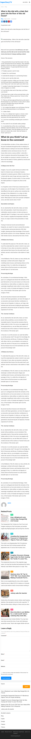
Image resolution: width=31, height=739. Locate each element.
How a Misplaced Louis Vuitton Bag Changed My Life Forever (18, 519)
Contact (15, 733)
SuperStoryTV (6, 2)
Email (3, 660)
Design (3, 721)
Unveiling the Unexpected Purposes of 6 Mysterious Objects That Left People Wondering (19, 539)
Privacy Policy (8, 731)
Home (2, 6)
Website (3, 666)
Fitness (3, 727)
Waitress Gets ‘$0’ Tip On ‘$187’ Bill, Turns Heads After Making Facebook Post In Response (20, 576)
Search (3, 684)
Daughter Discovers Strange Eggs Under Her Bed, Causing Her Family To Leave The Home (20, 557)
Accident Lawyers (5, 713)
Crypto (3, 718)
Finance (3, 724)
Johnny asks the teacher (18, 593)
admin (9, 503)
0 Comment (13, 18)
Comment (4, 635)
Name (3, 654)
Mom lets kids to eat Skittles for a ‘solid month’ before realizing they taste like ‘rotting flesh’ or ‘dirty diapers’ (19, 615)
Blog (6, 6)
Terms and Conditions (18, 731)
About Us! (27, 731)
